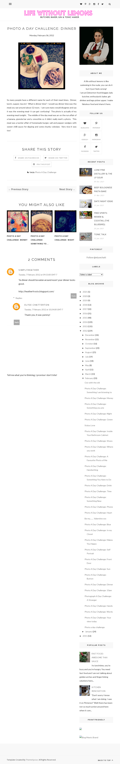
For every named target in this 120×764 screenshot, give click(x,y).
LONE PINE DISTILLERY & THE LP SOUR (103, 173)
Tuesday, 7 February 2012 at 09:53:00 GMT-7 (38, 274)
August (88, 352)
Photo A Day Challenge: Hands (99, 606)
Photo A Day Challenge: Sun (97, 569)
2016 (85, 313)
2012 (85, 330)
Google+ (85, 139)
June (87, 361)
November (90, 339)
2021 (85, 292)
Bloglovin (85, 128)
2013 (85, 326)
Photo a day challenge (95, 627)
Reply (74, 296)
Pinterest (96, 128)
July (87, 356)
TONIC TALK (100, 234)
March (88, 374)
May (87, 365)
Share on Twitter (57, 158)
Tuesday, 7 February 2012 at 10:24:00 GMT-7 (43, 309)
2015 (85, 317)
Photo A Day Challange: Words (99, 611)
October (89, 343)
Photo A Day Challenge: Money (17, 238)
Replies (19, 298)
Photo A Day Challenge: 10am (98, 590)
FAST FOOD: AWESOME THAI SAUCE (100, 657)
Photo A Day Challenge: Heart (98, 512)
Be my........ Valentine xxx (95, 518)
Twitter (96, 151)
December (90, 335)
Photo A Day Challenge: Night (64, 238)
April (87, 369)
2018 (85, 305)
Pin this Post (43, 164)
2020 (85, 296)
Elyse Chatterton (36, 304)
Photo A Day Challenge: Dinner (99, 584)
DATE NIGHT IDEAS (103, 201)
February (89, 378)
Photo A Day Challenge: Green (99, 419)
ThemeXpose (32, 759)
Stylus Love (90, 425)
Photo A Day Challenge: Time (98, 491)
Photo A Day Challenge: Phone (99, 507)
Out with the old (92, 382)
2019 (85, 300)
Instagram (96, 139)
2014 (85, 322)
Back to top (104, 760)
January (88, 631)
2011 (85, 636)
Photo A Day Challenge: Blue (98, 524)
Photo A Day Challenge (45, 172)
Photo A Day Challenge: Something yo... (40, 240)
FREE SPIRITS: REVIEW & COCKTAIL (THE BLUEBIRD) (101, 219)
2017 (85, 309)
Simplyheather (29, 270)
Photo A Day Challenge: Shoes (99, 441)
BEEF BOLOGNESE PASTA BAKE (103, 189)
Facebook (85, 151)
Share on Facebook (28, 158)
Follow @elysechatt (96, 257)
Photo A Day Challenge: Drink (98, 485)
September (90, 348)
